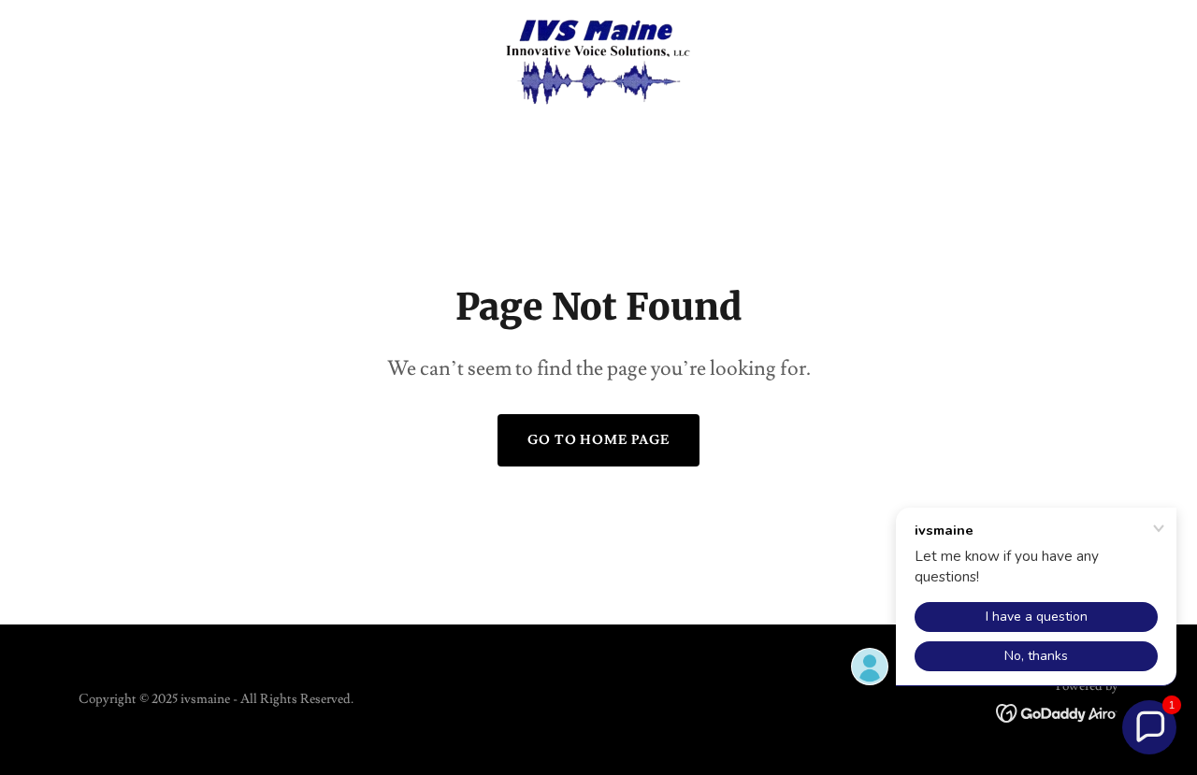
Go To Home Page (599, 440)
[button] (1149, 727)
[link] (598, 59)
